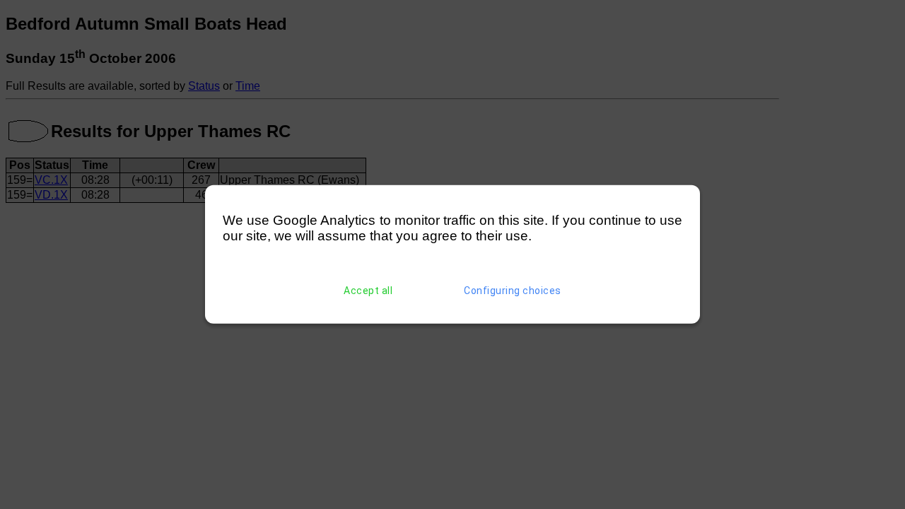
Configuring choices (512, 290)
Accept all (368, 290)
